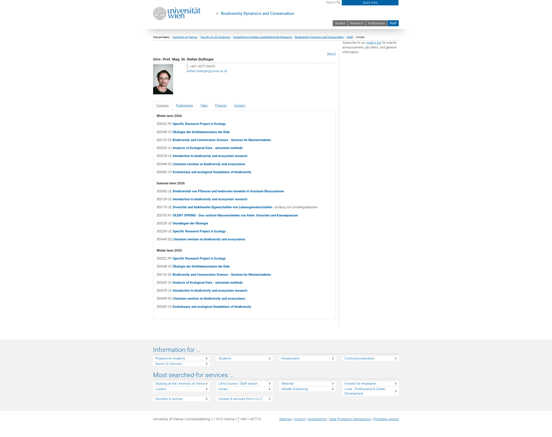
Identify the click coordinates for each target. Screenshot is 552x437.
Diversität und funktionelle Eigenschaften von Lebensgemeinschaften (222, 207)
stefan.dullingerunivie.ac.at (207, 71)
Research (357, 23)
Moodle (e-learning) (294, 389)
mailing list (373, 43)
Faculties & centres (168, 399)
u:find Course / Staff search (237, 384)
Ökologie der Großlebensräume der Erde (201, 132)
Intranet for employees (360, 384)
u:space (160, 389)
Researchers (290, 358)
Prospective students (170, 358)
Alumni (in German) (168, 364)
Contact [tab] (239, 105)
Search (331, 2)
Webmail (287, 384)
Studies (340, 23)
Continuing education (359, 358)
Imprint (299, 419)
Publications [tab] (184, 105)
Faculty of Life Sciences (215, 37)
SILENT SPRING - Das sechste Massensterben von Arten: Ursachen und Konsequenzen (235, 215)
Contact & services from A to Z (240, 399)
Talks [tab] (204, 105)
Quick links (370, 3)
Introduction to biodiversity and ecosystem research (210, 156)
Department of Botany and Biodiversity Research (262, 37)
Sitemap (285, 419)
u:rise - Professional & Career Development (365, 391)
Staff (393, 23)
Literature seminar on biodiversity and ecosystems (208, 164)
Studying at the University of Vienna (180, 384)
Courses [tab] (163, 105)
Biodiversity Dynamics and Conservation (257, 13)
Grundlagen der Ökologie (190, 223)
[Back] (331, 54)
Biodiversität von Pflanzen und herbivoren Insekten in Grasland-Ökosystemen (228, 191)
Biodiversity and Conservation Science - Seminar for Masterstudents (221, 140)
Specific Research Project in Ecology (199, 124)
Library (223, 389)
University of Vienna (185, 37)
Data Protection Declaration (350, 419)
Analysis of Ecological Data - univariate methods (208, 148)
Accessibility (317, 419)
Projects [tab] (221, 105)
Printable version (386, 419)
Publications (376, 23)
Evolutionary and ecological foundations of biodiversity (212, 172)
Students (224, 358)
